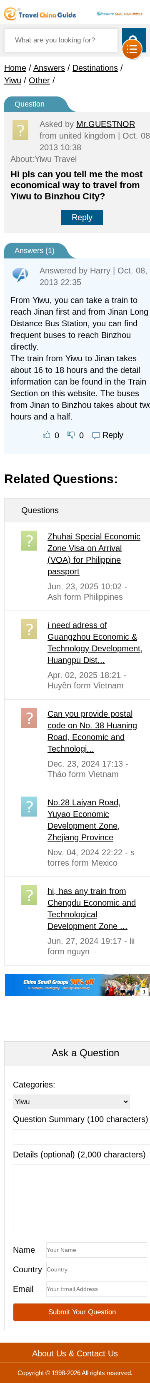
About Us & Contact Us (75, 1353)
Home (15, 67)
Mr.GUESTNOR (105, 124)
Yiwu (12, 80)
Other (39, 80)
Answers (49, 67)
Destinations (95, 67)
